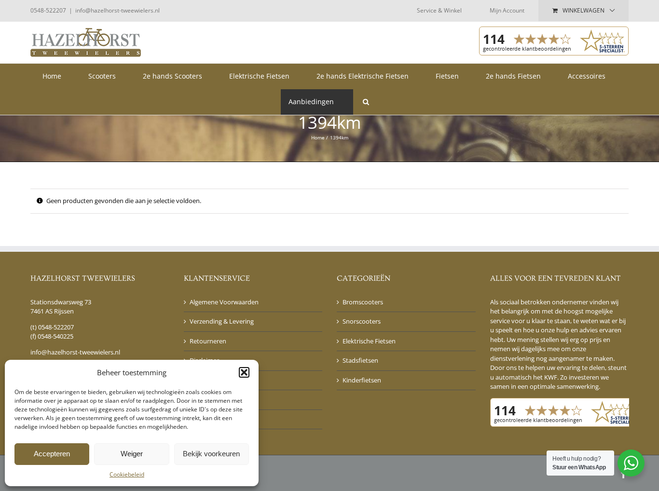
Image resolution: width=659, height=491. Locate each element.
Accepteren (52, 454)
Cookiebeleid (127, 474)
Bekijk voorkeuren (211, 454)
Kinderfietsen (362, 380)
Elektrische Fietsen (369, 341)
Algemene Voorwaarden (224, 302)
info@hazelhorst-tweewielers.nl (117, 10)
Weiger (132, 454)
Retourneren (208, 341)
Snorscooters (362, 321)
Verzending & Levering (222, 321)
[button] (244, 372)
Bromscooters (363, 302)
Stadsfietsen (360, 360)
